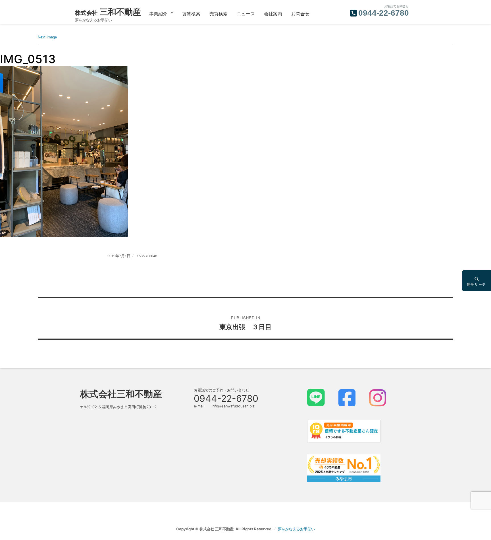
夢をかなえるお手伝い (296, 529)
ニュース (246, 13)
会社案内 (273, 13)
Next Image (47, 37)
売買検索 (218, 13)
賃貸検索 (191, 13)
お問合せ (300, 13)
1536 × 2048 (147, 255)
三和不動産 (108, 12)
